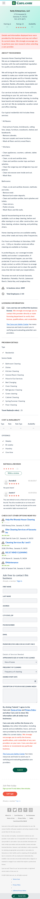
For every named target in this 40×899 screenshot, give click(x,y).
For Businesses (30, 815)
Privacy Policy (30, 710)
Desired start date (10, 677)
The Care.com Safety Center (14, 754)
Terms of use (16, 879)
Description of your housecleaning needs (19, 686)
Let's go (10, 794)
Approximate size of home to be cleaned (19, 658)
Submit (20, 770)
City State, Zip (8, 615)
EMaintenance (11, 563)
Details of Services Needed (13, 654)
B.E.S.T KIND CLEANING (16, 553)
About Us (8, 815)
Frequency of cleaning (12, 667)
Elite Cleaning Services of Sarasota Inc (20, 531)
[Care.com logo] (21, 3)
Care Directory (18, 815)
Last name (7, 596)
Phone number (8, 625)
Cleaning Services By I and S (17, 543)
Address (6, 606)
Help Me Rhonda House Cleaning (20, 520)
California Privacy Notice (19, 890)
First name (7, 587)
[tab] (20, 654)
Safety (31, 818)
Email (5, 634)
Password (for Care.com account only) (19, 644)
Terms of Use (16, 710)
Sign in (19, 581)
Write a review (13, 473)
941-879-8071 (20, 19)
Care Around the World (20, 821)
